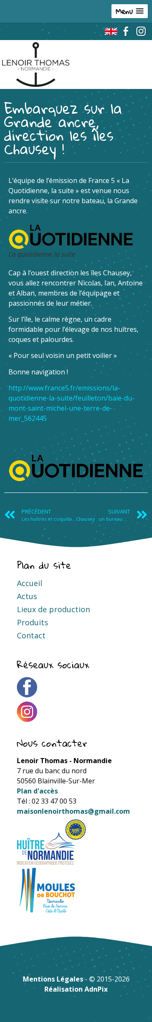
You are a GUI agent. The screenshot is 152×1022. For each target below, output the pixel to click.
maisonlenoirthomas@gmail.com (73, 811)
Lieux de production (53, 609)
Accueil (29, 583)
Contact (31, 635)
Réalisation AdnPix (76, 989)
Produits (32, 622)
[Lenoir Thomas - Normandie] (36, 47)
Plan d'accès (37, 791)
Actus (27, 596)
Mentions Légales (53, 979)
